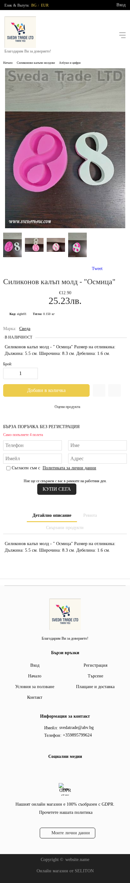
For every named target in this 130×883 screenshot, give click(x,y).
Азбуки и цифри (69, 62)
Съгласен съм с (54, 468)
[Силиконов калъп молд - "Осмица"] (65, 226)
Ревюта (90, 515)
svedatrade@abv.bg (76, 727)
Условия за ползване (34, 686)
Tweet (97, 268)
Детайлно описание (51, 515)
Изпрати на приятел (114, 390)
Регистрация (95, 665)
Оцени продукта (67, 407)
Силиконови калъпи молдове (36, 62)
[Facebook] (59, 769)
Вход (121, 5)
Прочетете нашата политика (65, 812)
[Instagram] (69, 769)
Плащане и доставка (95, 686)
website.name (77, 859)
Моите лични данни (70, 833)
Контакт (34, 697)
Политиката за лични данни (69, 468)
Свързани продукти (65, 527)
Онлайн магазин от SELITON (65, 871)
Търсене (95, 676)
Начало (8, 62)
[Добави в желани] (99, 390)
